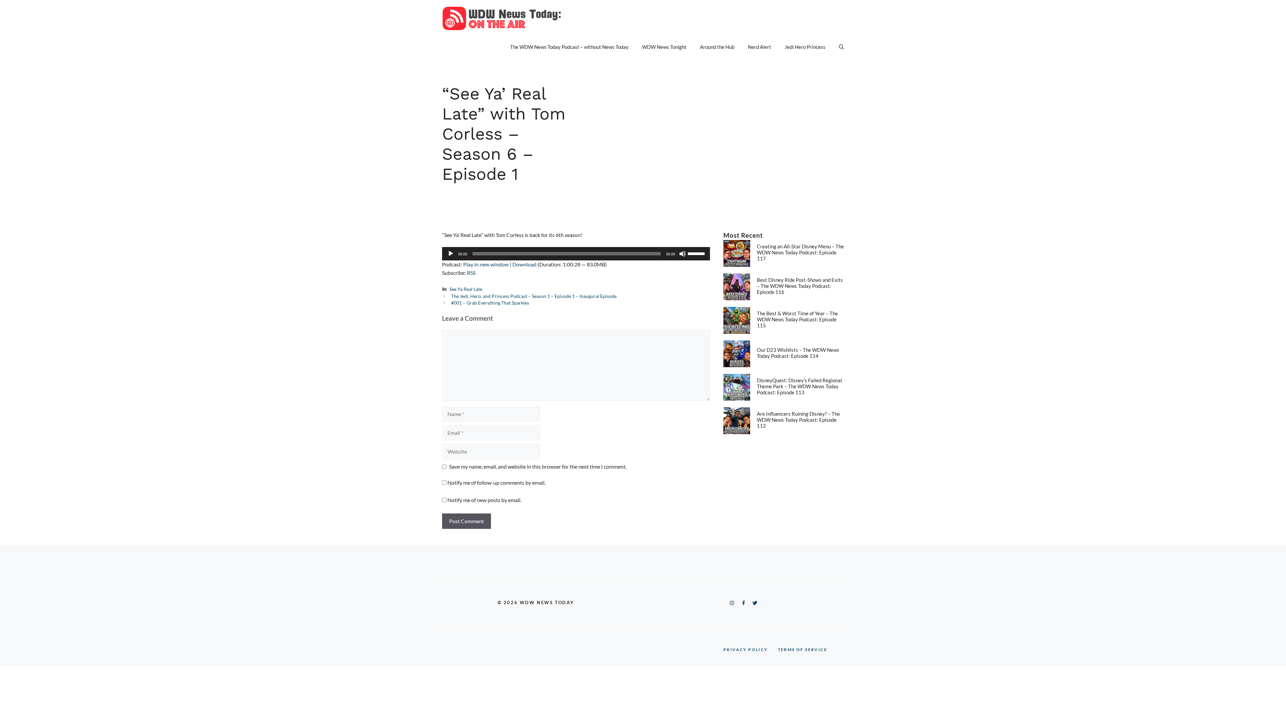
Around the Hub (717, 47)
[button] (841, 47)
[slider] (697, 253)
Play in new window (486, 264)
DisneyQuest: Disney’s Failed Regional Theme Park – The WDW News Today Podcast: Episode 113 (799, 386)
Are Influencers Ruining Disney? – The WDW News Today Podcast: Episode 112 (798, 420)
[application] (576, 253)
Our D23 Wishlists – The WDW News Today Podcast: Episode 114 (798, 353)
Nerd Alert (759, 47)
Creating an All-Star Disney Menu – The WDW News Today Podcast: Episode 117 (800, 252)
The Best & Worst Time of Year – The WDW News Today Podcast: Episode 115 (797, 319)
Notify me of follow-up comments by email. (496, 482)
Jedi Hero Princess (805, 47)
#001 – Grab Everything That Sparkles (490, 303)
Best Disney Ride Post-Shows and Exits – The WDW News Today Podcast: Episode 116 (800, 286)
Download (524, 264)
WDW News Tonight (664, 47)
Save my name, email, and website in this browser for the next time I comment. (538, 466)
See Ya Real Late (465, 289)
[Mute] (682, 253)
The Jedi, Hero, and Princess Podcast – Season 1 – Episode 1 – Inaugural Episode (534, 296)
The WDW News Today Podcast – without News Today (569, 47)
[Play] (450, 253)
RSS (471, 272)
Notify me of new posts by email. (484, 500)
